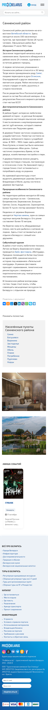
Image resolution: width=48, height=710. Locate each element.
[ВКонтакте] (4, 303)
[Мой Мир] (11, 303)
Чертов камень (21, 215)
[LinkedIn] (19, 303)
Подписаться (10, 692)
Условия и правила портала (16, 622)
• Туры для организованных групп (16, 582)
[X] (15, 303)
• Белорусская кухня (11, 563)
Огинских (36, 76)
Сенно (10, 334)
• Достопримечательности (13, 556)
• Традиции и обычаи (11, 560)
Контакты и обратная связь (16, 637)
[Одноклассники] (8, 303)
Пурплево (12, 359)
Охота (17, 450)
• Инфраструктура (10, 553)
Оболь (10, 349)
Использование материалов (16, 625)
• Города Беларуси (10, 550)
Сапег (39, 73)
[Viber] (23, 303)
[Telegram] (34, 303)
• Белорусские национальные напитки (18, 566)
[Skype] (30, 303)
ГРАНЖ (9, 502)
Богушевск (12, 337)
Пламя (10, 352)
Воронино (12, 340)
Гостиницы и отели (23, 407)
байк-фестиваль (23, 251)
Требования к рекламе (14, 634)
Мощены (11, 346)
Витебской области (21, 33)
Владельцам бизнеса (13, 628)
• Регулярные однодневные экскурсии (18, 576)
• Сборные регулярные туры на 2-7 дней (19, 579)
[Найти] (42, 12)
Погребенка (13, 356)
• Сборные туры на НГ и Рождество (17, 585)
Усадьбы (35, 446)
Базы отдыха (20, 446)
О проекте (8, 619)
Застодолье (13, 343)
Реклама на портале (13, 631)
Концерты (10, 510)
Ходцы (10, 362)
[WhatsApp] (26, 303)
